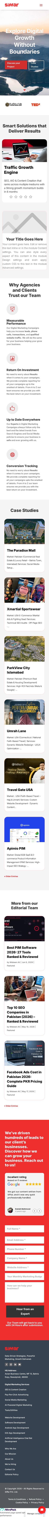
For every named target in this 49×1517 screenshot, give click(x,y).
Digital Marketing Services (17, 1384)
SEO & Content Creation (15, 1389)
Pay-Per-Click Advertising (16, 1394)
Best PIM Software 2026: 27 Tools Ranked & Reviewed (22, 952)
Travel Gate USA (20, 790)
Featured (11, 965)
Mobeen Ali (15, 962)
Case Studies (34, 65)
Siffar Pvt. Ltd (11, 1492)
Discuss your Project (13, 65)
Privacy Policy (37, 1502)
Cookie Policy (22, 1502)
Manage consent (34, 1513)
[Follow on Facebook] (6, 1364)
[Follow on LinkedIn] (15, 1364)
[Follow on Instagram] (11, 1364)
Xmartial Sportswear (23, 609)
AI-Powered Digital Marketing (18, 1405)
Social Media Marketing (16, 1400)
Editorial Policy (12, 1474)
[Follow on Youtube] (19, 1364)
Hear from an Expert (25, 1311)
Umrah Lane (16, 731)
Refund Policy (35, 1499)
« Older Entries (11, 876)
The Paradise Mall (21, 550)
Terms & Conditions (17, 1499)
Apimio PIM (16, 848)
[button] (39, 1211)
